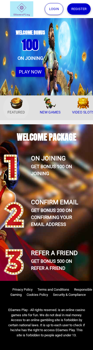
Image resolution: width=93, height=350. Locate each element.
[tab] (16, 108)
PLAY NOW (30, 72)
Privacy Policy (22, 289)
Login (54, 9)
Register (79, 9)
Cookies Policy (37, 295)
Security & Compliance (69, 295)
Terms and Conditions (53, 289)
